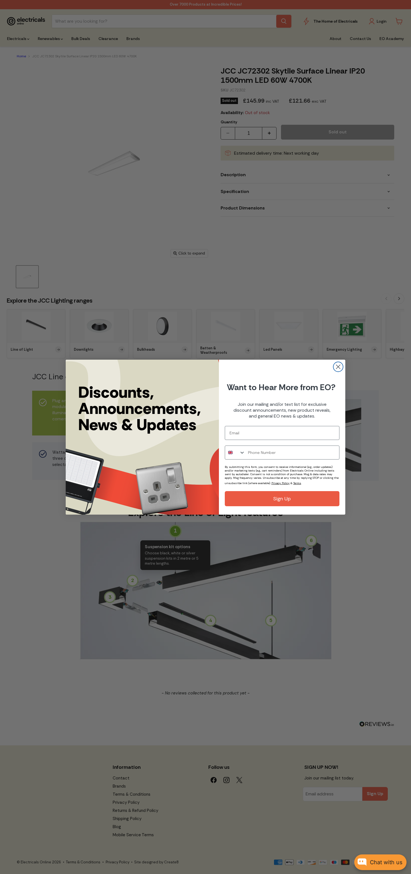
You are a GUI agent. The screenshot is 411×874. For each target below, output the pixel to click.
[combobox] (235, 452)
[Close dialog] (338, 367)
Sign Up (282, 498)
